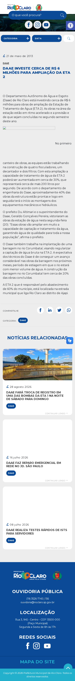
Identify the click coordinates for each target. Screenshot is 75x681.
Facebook (40, 310)
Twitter (59, 310)
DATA (38, 38)
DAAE (6, 63)
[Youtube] (46, 24)
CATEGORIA (10, 38)
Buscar (61, 15)
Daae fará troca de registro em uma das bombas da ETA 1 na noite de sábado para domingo (34, 396)
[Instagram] (37, 24)
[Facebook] (29, 24)
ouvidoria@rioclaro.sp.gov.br (37, 602)
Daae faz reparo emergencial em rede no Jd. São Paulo (33, 464)
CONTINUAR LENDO (55, 413)
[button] (70, 25)
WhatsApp (68, 310)
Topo (68, 668)
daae (23, 320)
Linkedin (49, 310)
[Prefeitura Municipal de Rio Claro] (25, 7)
